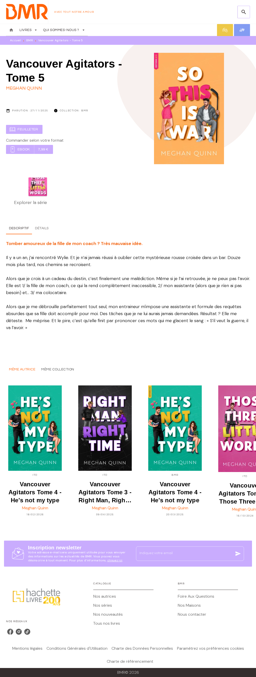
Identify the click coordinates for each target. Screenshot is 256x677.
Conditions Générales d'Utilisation (77, 648)
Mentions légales (27, 648)
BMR (29, 40)
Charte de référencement (130, 661)
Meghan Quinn (24, 88)
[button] (24, 129)
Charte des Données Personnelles (142, 648)
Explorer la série (30, 202)
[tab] (11, 30)
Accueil (15, 40)
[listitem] (10, 631)
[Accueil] (27, 12)
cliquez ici (114, 560)
